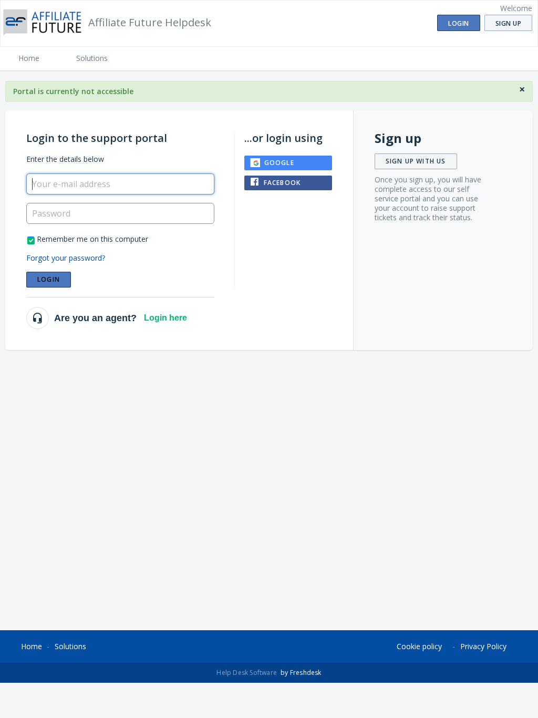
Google (279, 162)
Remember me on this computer (92, 239)
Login (48, 279)
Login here (165, 317)
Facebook (282, 182)
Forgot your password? (65, 258)
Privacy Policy (483, 646)
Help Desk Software (247, 672)
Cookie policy (419, 646)
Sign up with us (416, 161)
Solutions (92, 58)
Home (28, 58)
